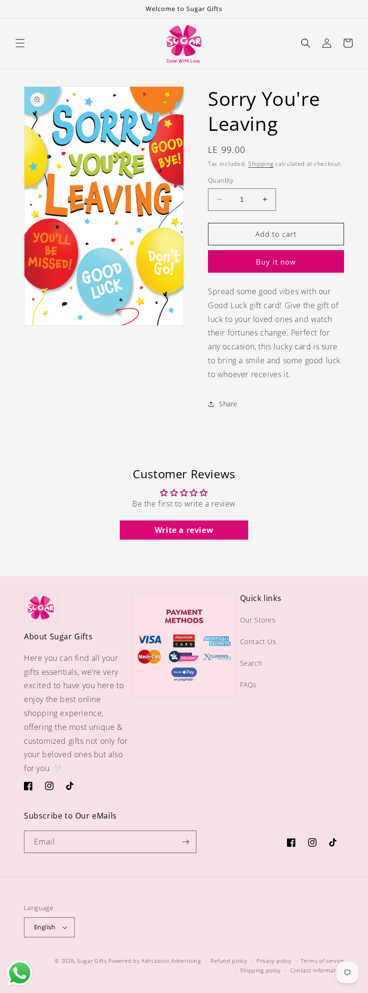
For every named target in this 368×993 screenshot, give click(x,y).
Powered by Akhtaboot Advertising (154, 960)
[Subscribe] (185, 842)
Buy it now (276, 261)
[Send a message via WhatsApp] (20, 973)
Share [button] (228, 403)
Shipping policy (260, 970)
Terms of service (322, 960)
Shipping (261, 164)
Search (251, 663)
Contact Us (258, 641)
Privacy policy (273, 960)
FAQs (248, 684)
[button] (20, 43)
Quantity (220, 180)
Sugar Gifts (92, 960)
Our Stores (258, 619)
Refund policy (228, 960)
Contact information (317, 970)
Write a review (184, 530)
